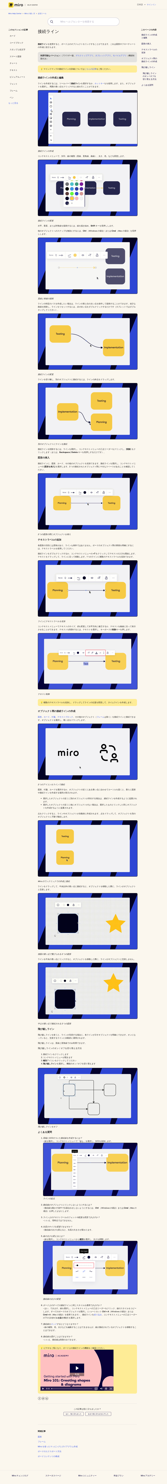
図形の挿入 (146, 43)
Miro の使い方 (29, 13)
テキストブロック (65, 717)
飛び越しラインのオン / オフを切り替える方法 (149, 76)
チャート (13, 63)
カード (13, 36)
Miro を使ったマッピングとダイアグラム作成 (58, 1446)
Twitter (43, 1398)
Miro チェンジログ (20, 1475)
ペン (12, 97)
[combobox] (83, 22)
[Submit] (51, 22)
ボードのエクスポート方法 (49, 1451)
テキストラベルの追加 (149, 51)
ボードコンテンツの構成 (48, 1456)
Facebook (39, 1398)
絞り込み (98, 1314)
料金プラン (119, 1475)
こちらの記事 (90, 69)
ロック (54, 1324)
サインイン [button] (151, 4)
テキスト (13, 70)
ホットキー (99, 83)
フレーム (13, 90)
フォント (13, 84)
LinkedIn (46, 1398)
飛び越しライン (148, 67)
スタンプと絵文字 (17, 49)
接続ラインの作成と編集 (149, 36)
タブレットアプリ (103, 55)
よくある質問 (147, 85)
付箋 (53, 717)
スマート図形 (15, 56)
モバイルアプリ (120, 55)
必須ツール (42, 13)
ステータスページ (53, 1475)
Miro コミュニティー (87, 1475)
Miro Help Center (15, 13)
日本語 (140, 4)
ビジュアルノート (17, 77)
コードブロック (16, 42)
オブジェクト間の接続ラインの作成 (149, 60)
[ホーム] (23, 5)
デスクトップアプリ (84, 55)
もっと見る (13, 103)
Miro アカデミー (148, 1475)
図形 (40, 717)
